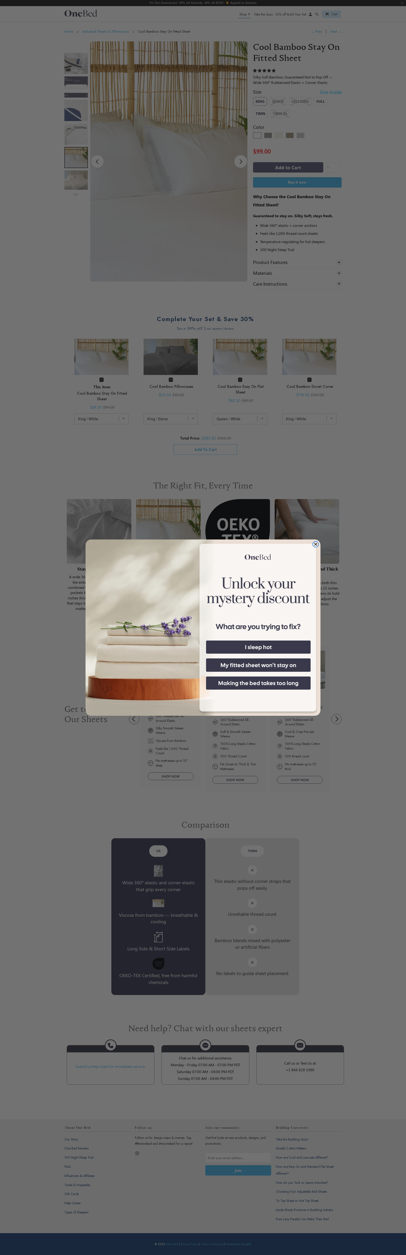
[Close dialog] (316, 544)
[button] (258, 647)
